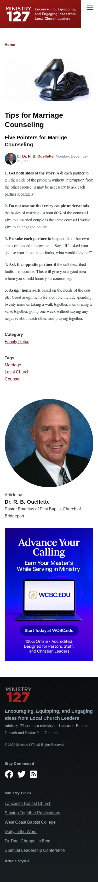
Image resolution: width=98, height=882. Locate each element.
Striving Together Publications (32, 813)
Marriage (13, 365)
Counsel (12, 379)
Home (10, 44)
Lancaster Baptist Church (28, 803)
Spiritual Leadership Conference (35, 850)
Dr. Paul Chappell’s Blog (27, 841)
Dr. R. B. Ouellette (38, 156)
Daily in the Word (21, 831)
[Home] (49, 694)
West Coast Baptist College (30, 822)
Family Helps (17, 341)
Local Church (17, 372)
